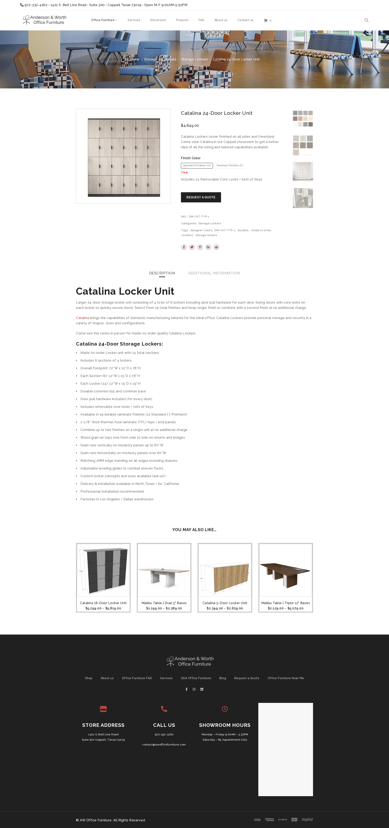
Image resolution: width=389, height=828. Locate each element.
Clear (184, 172)
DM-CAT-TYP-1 (225, 230)
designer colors (201, 230)
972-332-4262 (36, 5)
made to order (261, 230)
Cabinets (169, 59)
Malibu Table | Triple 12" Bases (285, 603)
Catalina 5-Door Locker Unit (225, 603)
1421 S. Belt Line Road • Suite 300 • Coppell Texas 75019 (95, 5)
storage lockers (206, 235)
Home (134, 59)
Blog (222, 678)
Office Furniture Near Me (286, 678)
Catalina (82, 318)
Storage (150, 59)
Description (162, 273)
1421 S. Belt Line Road (103, 734)
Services (166, 678)
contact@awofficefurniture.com (164, 744)
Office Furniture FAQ (137, 678)
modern (187, 235)
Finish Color (191, 158)
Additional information (214, 273)
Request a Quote (247, 678)
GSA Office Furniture (196, 678)
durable (243, 230)
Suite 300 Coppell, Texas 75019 (103, 739)
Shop (89, 678)
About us (107, 678)
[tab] (162, 273)
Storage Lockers (194, 59)
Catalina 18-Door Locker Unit (103, 603)
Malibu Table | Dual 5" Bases (164, 603)
